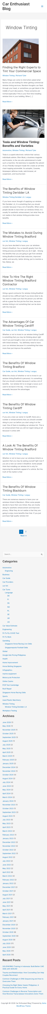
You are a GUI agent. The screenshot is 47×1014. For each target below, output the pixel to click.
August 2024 (8, 778)
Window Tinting (8, 76)
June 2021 (6, 902)
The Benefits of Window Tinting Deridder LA (19, 190)
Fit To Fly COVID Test (11, 633)
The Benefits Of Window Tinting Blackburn (19, 488)
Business (6, 575)
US (8, 622)
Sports (5, 696)
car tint (5, 241)
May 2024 (6, 790)
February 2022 (8, 880)
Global (5, 651)
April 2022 (6, 872)
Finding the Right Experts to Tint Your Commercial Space (22, 69)
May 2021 (6, 906)
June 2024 (7, 786)
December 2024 (9, 767)
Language (9, 593)
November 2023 (9, 805)
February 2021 (8, 917)
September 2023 (9, 812)
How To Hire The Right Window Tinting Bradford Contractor (19, 280)
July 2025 (6, 745)
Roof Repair (7, 689)
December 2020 (9, 925)
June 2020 (7, 947)
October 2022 (8, 850)
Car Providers (8, 582)
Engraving (9, 571)
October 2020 (8, 932)
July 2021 (6, 898)
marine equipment (10, 674)
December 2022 (9, 842)
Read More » (7, 102)
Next (23, 536)
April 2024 (6, 793)
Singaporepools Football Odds (16, 648)
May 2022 (6, 868)
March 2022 (7, 876)
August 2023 (8, 816)
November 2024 (9, 771)
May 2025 (6, 749)
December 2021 (9, 887)
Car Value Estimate (10, 626)
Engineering (7, 629)
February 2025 (8, 760)
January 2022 (8, 883)
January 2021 (8, 921)
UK (8, 618)
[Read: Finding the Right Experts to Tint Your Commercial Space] (21, 51)
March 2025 (7, 756)
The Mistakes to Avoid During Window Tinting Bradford (22, 234)
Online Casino (8, 681)
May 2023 (6, 823)
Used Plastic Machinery (12, 700)
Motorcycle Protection (11, 677)
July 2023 (6, 820)
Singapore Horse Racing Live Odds (18, 644)
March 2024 (7, 797)
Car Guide (6, 330)
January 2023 (8, 838)
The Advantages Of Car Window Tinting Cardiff (18, 323)
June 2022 (7, 865)
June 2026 (7, 722)
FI (8, 599)
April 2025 (6, 752)
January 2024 (8, 801)
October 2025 (8, 734)
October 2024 (8, 775)
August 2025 (7, 741)
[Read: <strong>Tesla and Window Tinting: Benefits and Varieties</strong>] (23, 124)
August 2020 (8, 940)
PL (8, 611)
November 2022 (9, 846)
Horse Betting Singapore (12, 666)
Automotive (7, 150)
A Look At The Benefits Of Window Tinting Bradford (20, 447)
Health (5, 659)
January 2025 (8, 763)
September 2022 (9, 853)
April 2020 (6, 955)
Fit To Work (7, 637)
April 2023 (6, 827)
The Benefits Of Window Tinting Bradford (19, 365)
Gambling (6, 641)
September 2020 (9, 936)
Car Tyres (6, 590)
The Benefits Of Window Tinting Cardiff (19, 406)
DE (8, 596)
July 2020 (6, 943)
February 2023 (8, 835)
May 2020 (6, 951)
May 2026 (6, 726)
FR (8, 603)
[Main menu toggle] (42, 6)
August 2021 (7, 895)
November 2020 (9, 928)
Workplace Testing (10, 711)
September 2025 (9, 737)
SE (8, 614)
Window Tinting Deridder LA (13, 197)
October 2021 (8, 891)
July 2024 (6, 782)
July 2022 (6, 861)
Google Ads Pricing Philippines (14, 655)
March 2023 (7, 831)
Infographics (7, 670)
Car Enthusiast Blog (16, 6)
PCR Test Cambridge (11, 685)
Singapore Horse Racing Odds (14, 692)
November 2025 (9, 730)
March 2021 (7, 913)
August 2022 (7, 857)
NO (8, 607)
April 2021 (6, 910)
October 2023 (8, 808)
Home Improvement (10, 662)
